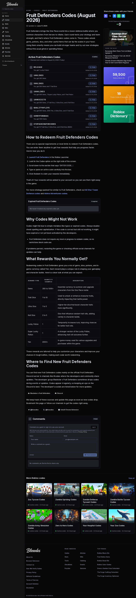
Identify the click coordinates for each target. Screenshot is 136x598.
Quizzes (83, 568)
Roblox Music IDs (103, 553)
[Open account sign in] (132, 3)
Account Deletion (32, 584)
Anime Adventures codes (55, 193)
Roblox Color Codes (104, 564)
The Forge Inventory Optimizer (108, 576)
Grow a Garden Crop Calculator (108, 568)
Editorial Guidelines (33, 576)
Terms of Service (32, 580)
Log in (94, 427)
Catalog (83, 561)
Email (65, 436)
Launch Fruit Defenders (39, 157)
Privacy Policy (82, 432)
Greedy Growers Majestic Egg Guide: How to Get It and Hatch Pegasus (118, 61)
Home (28, 10)
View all (131, 478)
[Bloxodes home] (12, 4)
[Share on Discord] (106, 16)
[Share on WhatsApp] (119, 16)
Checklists (68, 564)
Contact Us (30, 565)
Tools (67, 561)
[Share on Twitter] (110, 16)
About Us (29, 557)
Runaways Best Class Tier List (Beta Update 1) (118, 52)
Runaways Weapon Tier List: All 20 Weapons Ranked (117, 57)
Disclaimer (30, 588)
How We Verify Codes (34, 568)
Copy (93, 67)
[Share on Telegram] (123, 16)
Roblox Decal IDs (103, 561)
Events (82, 564)
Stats (66, 557)
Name (31, 436)
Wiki (81, 557)
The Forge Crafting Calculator (107, 572)
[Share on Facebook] (114, 16)
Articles (83, 553)
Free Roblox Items (103, 557)
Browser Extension (33, 561)
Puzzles (67, 568)
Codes (37, 10)
